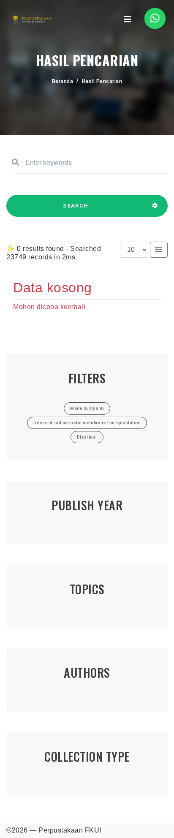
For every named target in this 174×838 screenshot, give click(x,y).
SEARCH (75, 205)
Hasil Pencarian (102, 81)
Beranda (62, 81)
